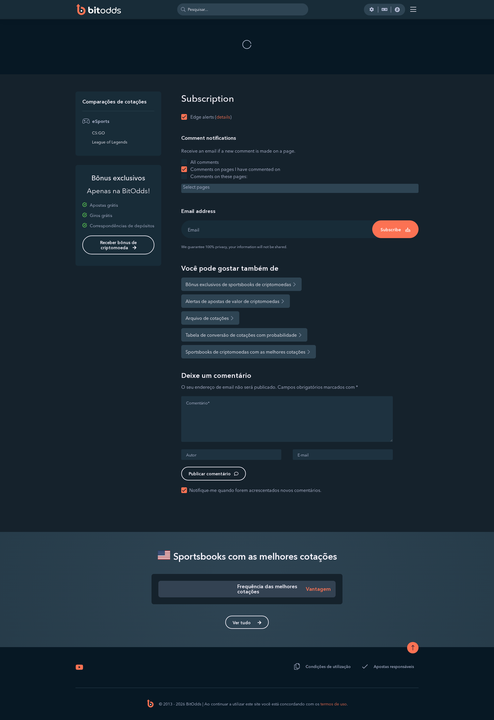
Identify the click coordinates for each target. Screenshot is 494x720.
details (223, 117)
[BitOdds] (98, 9)
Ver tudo (242, 622)
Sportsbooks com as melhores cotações (254, 556)
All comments (204, 162)
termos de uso (333, 704)
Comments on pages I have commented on (235, 169)
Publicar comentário (210, 473)
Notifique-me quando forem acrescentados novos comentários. (255, 490)
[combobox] (300, 188)
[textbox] (301, 187)
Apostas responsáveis (394, 666)
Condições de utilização (328, 666)
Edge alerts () (211, 117)
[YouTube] (79, 667)
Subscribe (391, 229)
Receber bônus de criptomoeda (118, 245)
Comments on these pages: (219, 176)
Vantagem (318, 589)
